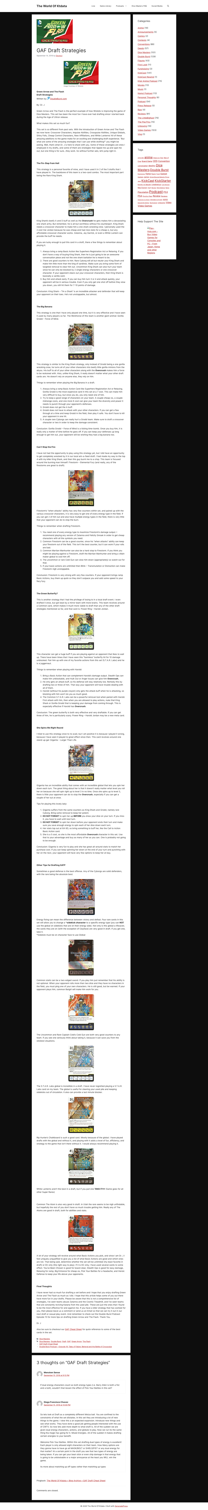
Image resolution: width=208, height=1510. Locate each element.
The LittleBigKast (146, 118)
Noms (167, 188)
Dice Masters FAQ (139, 6)
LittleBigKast (156, 184)
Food (158, 174)
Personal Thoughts (147, 97)
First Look (142, 65)
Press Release (144, 105)
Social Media (157, 6)
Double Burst (56, 1341)
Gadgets (140, 177)
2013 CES (141, 158)
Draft (64, 1341)
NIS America (161, 188)
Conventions (144, 44)
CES (155, 161)
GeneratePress (121, 1506)
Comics (141, 36)
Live (93, 6)
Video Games (144, 130)
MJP (149, 188)
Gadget (163, 173)
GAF (69, 1341)
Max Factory (142, 188)
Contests (142, 40)
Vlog (140, 134)
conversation (143, 166)
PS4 (140, 196)
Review (156, 196)
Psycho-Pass (147, 196)
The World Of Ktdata (52, 6)
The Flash (87, 1341)
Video (168, 202)
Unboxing (142, 126)
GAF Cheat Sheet (73, 1329)
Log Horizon (166, 184)
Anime (141, 28)
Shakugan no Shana (144, 200)
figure (153, 174)
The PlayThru (144, 122)
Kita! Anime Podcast (147, 81)
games (146, 177)
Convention (164, 161)
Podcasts (120, 6)
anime (148, 157)
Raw (140, 110)
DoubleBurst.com (58, 99)
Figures (141, 60)
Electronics (141, 174)
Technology (153, 203)
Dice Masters (44, 1339)
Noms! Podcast (145, 93)
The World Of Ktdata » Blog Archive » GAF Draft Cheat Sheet (76, 1480)
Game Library (105, 6)
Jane (139, 181)
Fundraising (143, 69)
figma (148, 173)
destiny (151, 165)
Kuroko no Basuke (144, 184)
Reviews (142, 114)
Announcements (145, 32)
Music (140, 89)
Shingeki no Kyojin (156, 200)
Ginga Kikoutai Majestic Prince (159, 177)
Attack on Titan (158, 158)
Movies (141, 85)
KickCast (142, 73)
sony (165, 199)
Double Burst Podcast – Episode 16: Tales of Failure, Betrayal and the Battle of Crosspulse (75, 1347)
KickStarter (163, 180)
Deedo (141, 48)
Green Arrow (77, 1341)
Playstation (143, 192)
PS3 (165, 192)
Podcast (142, 101)
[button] (168, 6)
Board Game (147, 161)
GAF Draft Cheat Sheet (48, 1344)
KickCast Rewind (146, 77)
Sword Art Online (143, 203)
